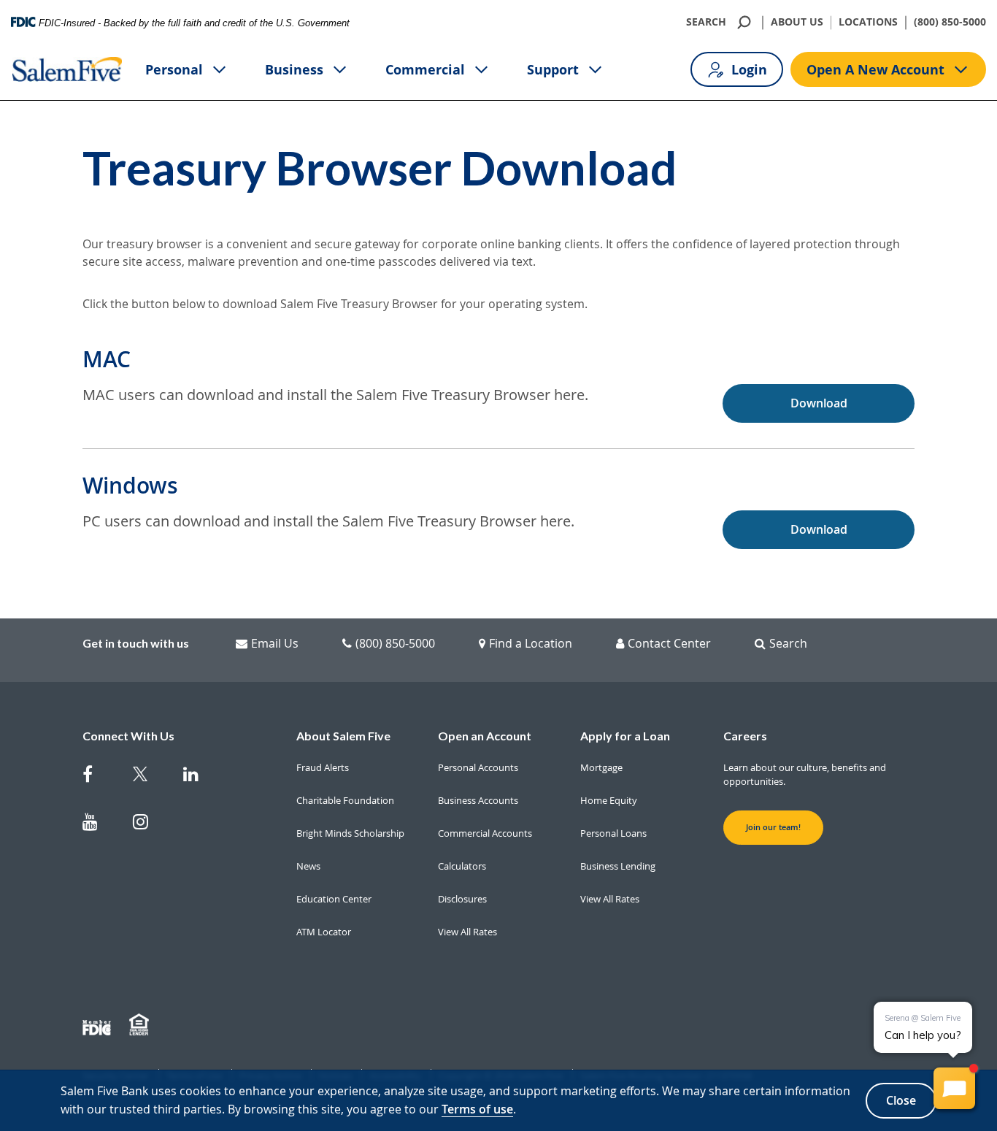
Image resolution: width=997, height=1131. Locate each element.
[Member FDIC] (98, 1025)
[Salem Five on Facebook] (98, 777)
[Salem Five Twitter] (149, 777)
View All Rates (467, 931)
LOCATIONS (868, 22)
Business (294, 69)
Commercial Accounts (485, 833)
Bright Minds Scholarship (350, 833)
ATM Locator (323, 931)
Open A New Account (875, 69)
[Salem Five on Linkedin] (199, 777)
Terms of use (477, 1109)
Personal (174, 69)
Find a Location (530, 643)
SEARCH (706, 22)
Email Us (275, 643)
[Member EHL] (141, 1025)
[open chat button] (954, 1088)
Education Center (334, 898)
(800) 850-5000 (950, 22)
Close (901, 1100)
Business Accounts (478, 800)
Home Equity (608, 800)
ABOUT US (797, 22)
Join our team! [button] (773, 827)
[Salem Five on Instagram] (149, 824)
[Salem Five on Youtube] (98, 824)
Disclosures (462, 898)
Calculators (462, 866)
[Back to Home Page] (67, 69)
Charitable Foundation (345, 800)
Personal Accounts (478, 767)
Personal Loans (613, 833)
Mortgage (601, 767)
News (308, 866)
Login (749, 69)
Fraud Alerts (322, 767)
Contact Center (669, 643)
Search (788, 643)
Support (553, 69)
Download (818, 403)
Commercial (425, 69)
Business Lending (617, 866)
